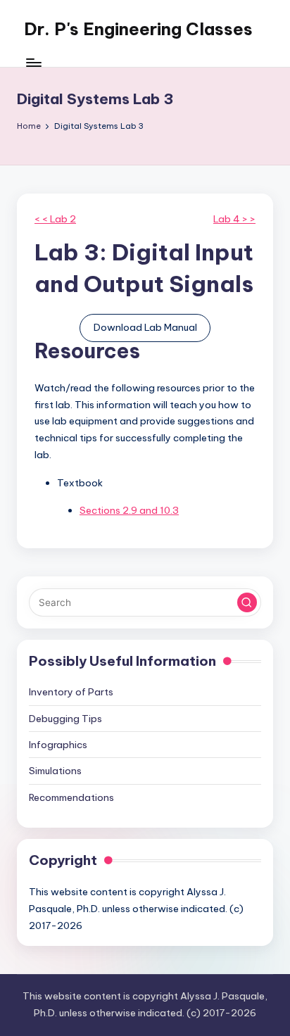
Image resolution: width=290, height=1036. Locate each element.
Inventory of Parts (71, 692)
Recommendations (71, 797)
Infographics (58, 744)
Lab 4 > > (234, 219)
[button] (247, 602)
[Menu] (33, 63)
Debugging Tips (65, 718)
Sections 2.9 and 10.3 (129, 510)
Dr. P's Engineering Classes (138, 28)
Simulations (55, 770)
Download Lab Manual (145, 327)
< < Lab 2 (55, 219)
